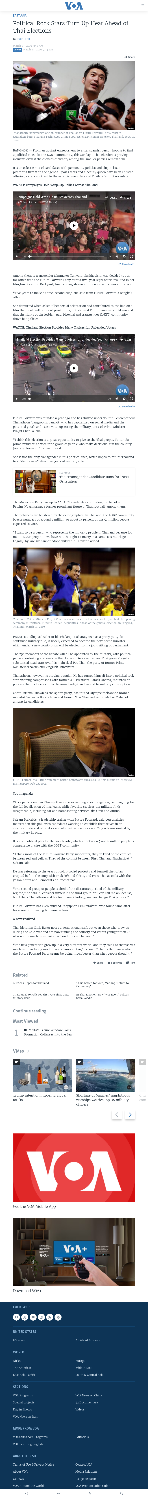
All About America (87, 1340)
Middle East (83, 1368)
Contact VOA (83, 1464)
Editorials (82, 1437)
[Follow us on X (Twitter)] (24, 1317)
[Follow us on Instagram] (41, 1317)
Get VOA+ (19, 1478)
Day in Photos (22, 1409)
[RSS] (49, 1317)
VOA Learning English (28, 1444)
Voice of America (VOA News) (38, 202)
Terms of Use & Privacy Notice (33, 1464)
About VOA (20, 1471)
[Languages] (89, 1493)
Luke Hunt (23, 39)
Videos (79, 1409)
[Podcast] (58, 1317)
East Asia (20, 15)
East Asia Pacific (24, 1375)
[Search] (121, 1493)
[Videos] (58, 1493)
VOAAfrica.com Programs (30, 1437)
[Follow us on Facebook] (16, 1317)
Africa (17, 1361)
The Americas (22, 1368)
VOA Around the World (28, 1485)
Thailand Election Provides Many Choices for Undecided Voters (62, 339)
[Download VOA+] (74, 1252)
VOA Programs (23, 1395)
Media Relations (86, 1471)
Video (18, 1051)
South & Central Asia (89, 1375)
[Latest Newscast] (26, 1493)
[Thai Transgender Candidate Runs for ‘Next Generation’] (35, 481)
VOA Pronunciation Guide (92, 1485)
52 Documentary (86, 1402)
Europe (80, 1361)
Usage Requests (86, 1478)
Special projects (23, 1402)
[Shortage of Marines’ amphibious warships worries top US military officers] (105, 1075)
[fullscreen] (131, 256)
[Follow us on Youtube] (33, 1317)
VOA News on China (88, 1395)
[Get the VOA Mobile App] (74, 1167)
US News (19, 1340)
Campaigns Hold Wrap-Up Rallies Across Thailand (52, 197)
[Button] (130, 57)
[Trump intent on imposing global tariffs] (42, 1075)
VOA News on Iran (25, 1416)
